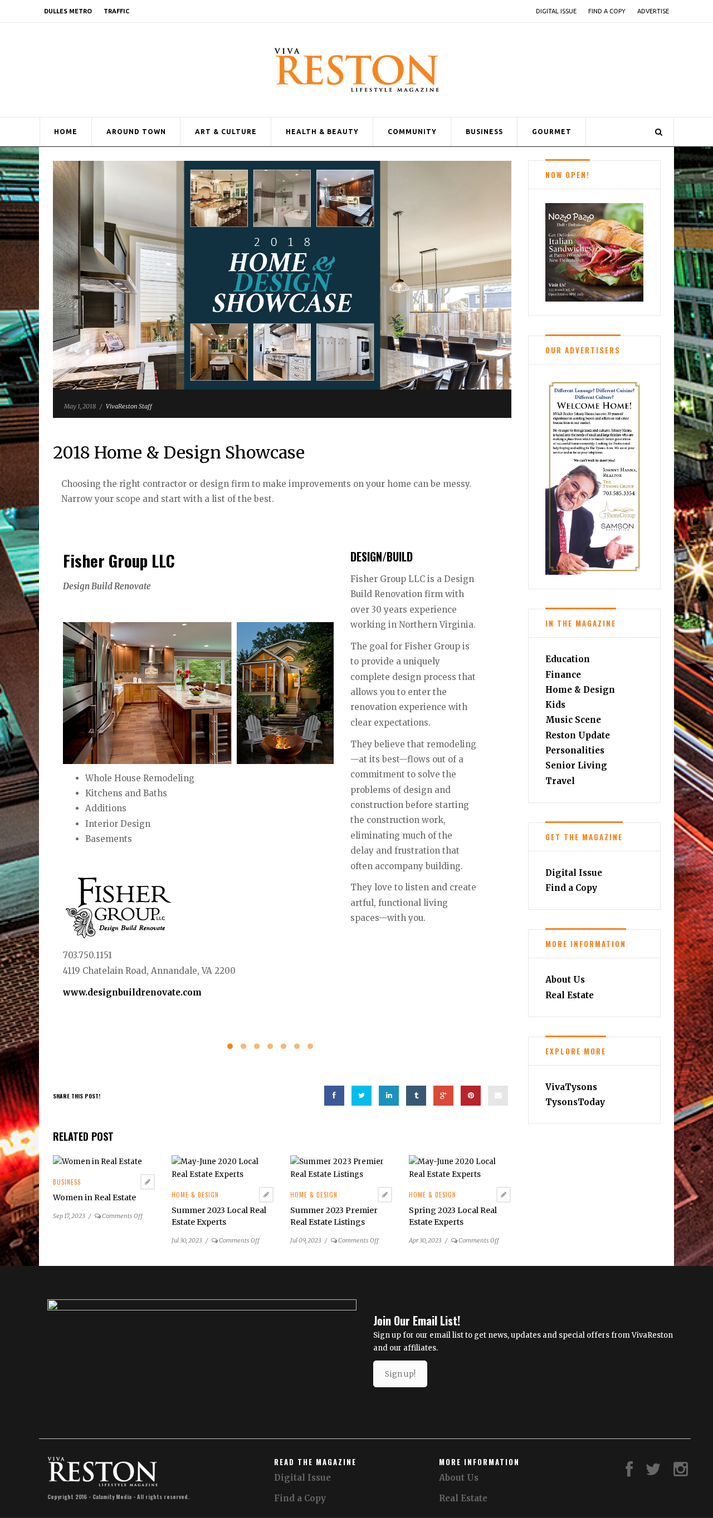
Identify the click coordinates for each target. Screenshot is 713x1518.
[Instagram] (680, 1472)
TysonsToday (575, 1102)
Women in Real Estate (94, 1197)
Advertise (653, 11)
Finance (563, 674)
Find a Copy (607, 11)
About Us (565, 979)
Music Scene (573, 719)
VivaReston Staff (129, 406)
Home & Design (195, 1194)
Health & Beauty (322, 131)
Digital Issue (556, 11)
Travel (560, 781)
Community (412, 131)
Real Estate (569, 995)
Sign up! (400, 1374)
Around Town (136, 131)
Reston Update (577, 735)
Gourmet (552, 131)
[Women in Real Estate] (97, 1161)
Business (484, 131)
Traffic (116, 11)
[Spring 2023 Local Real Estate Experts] (460, 1167)
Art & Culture (226, 131)
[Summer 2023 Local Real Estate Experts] (223, 1167)
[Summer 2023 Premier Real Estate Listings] (341, 1167)
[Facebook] (629, 1472)
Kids (555, 704)
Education (567, 659)
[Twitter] (653, 1472)
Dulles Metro (68, 11)
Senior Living (576, 765)
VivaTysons (571, 1087)
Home (65, 131)
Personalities (574, 750)
